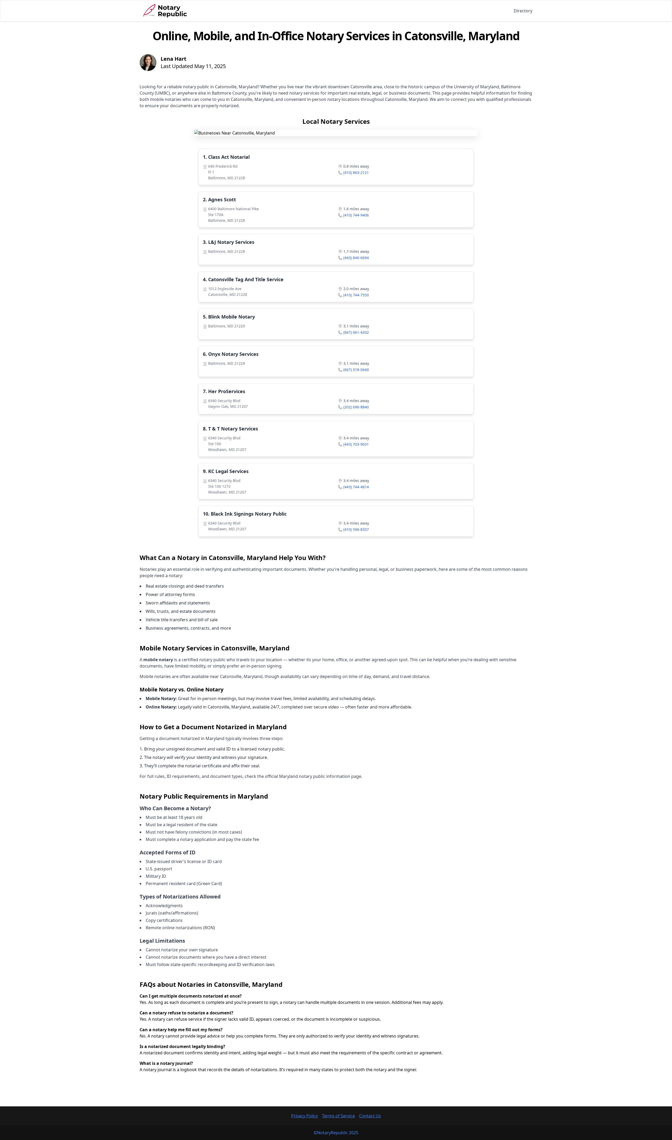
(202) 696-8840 (356, 406)
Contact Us (370, 1116)
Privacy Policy (304, 1116)
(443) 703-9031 (356, 444)
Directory (523, 11)
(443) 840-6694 (356, 257)
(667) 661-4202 (356, 332)
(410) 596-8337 (356, 529)
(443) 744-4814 (356, 486)
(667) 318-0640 (356, 369)
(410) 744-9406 (356, 215)
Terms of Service (338, 1116)
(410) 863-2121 (356, 172)
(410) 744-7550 (356, 294)
